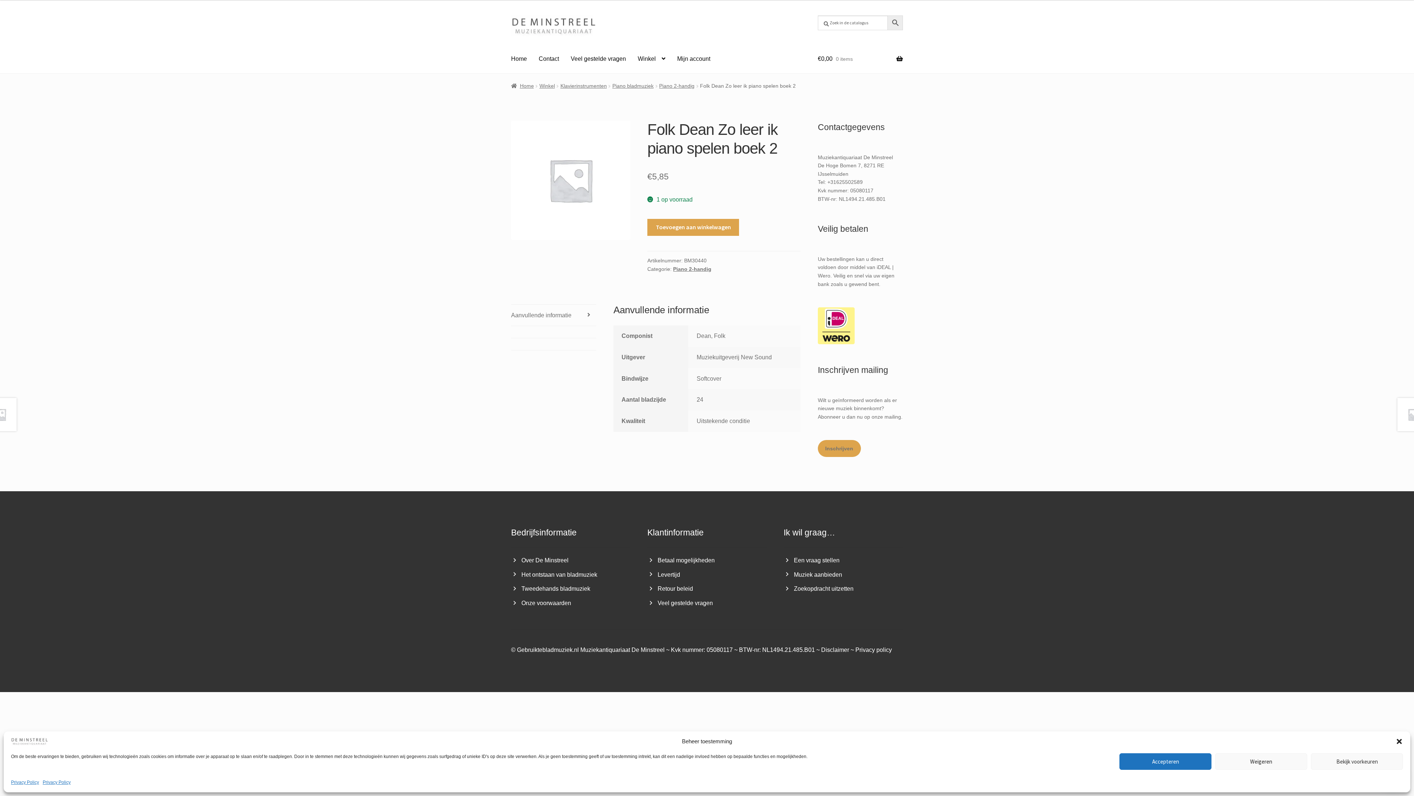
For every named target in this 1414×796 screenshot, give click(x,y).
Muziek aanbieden (818, 575)
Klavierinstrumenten (583, 86)
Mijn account (693, 59)
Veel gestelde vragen (598, 59)
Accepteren (1165, 761)
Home (519, 59)
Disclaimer (835, 650)
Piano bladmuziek (633, 86)
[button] (1399, 741)
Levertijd (669, 575)
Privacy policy (873, 650)
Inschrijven (839, 448)
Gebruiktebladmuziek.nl (548, 650)
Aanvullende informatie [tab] (541, 315)
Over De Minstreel (545, 560)
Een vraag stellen (817, 560)
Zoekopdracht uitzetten (824, 589)
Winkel (647, 59)
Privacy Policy (25, 782)
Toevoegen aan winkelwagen (693, 227)
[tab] (553, 332)
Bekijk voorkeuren (1357, 761)
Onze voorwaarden (546, 603)
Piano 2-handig (676, 86)
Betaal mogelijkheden (686, 560)
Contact (549, 59)
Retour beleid (675, 589)
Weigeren (1261, 761)
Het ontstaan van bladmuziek (559, 575)
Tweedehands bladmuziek (555, 589)
